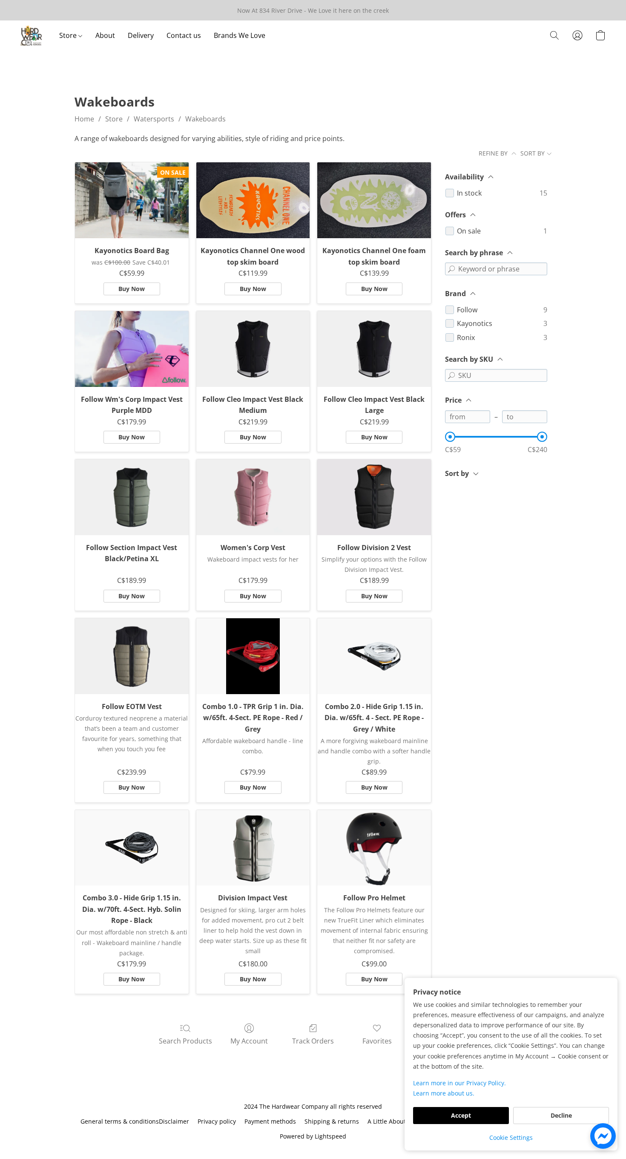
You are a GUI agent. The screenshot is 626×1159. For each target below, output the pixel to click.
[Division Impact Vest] (253, 848)
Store (68, 35)
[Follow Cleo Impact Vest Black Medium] (253, 349)
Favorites (377, 1041)
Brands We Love (239, 35)
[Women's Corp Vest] (253, 497)
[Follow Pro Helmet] (374, 848)
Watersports (154, 119)
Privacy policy (217, 1121)
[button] (31, 35)
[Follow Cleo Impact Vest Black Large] (374, 349)
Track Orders (313, 1041)
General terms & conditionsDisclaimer (134, 1121)
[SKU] (451, 375)
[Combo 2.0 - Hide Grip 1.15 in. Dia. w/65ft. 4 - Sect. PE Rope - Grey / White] (374, 656)
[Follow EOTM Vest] (132, 656)
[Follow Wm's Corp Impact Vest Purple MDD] (132, 349)
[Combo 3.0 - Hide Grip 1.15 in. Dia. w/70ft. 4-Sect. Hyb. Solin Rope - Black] (132, 848)
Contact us (184, 35)
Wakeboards (205, 119)
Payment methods (270, 1121)
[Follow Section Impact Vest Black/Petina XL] (132, 497)
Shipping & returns (331, 1121)
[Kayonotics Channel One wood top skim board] (253, 200)
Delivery (141, 35)
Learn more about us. (443, 1093)
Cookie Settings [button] (511, 1137)
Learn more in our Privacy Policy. (459, 1083)
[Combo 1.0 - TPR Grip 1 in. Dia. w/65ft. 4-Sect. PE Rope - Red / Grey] (253, 656)
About (105, 35)
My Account (249, 1041)
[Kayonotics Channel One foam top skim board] (374, 200)
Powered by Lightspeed (313, 1136)
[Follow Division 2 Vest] (374, 497)
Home (84, 119)
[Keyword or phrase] (451, 268)
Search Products (185, 1041)
